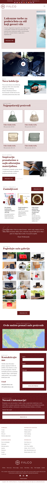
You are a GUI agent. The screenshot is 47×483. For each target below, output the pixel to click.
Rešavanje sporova (5, 446)
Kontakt (3, 452)
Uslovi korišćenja (27, 433)
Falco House (26, 467)
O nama (2, 429)
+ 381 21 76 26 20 (17, 0)
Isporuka (3, 448)
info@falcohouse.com (35, 0)
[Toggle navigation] (44, 6)
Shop (32, 467)
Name (23, 356)
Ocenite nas (3, 454)
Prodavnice (3, 450)
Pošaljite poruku (33, 385)
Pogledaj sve (37, 189)
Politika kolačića (27, 431)
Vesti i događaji (37, 467)
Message (24, 370)
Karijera (3, 431)
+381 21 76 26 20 (31, 448)
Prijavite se (23, 417)
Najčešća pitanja (27, 435)
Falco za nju (9, 467)
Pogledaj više (10, 40)
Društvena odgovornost (5, 435)
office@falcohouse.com (7, 387)
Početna (3, 467)
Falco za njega (16, 467)
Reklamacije (3, 444)
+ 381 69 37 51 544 (24, 0)
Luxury (21, 467)
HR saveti (3, 433)
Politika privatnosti (27, 429)
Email (23, 363)
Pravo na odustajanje (5, 442)
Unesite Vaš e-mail (7, 409)
